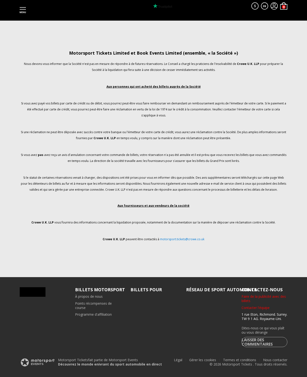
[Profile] (274, 6)
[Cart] (283, 6)
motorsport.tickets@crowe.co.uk (182, 239)
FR (264, 6)
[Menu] (23, 10)
